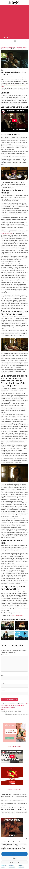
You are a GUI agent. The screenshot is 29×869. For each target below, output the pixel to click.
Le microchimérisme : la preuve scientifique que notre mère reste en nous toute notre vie (14, 796)
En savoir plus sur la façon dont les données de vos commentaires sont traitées (14, 705)
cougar (22, 77)
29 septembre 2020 (6, 77)
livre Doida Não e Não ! (6, 233)
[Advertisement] (14, 20)
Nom (2, 675)
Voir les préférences (14, 862)
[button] (27, 839)
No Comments (15, 77)
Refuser (14, 858)
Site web (3, 690)
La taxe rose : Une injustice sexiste (15, 800)
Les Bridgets (4, 47)
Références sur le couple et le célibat (17, 47)
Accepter (14, 854)
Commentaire (4, 655)
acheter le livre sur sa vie (17, 615)
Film (2, 48)
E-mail (3, 683)
